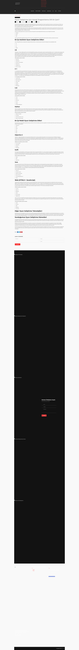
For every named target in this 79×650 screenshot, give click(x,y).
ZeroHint (63, 648)
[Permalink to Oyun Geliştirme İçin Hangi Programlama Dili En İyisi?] (18, 15)
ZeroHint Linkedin (43, 0)
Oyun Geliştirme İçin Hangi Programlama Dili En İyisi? (37, 20)
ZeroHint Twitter (18, 638)
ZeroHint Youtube (43, 6)
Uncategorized (17, 17)
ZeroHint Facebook (18, 639)
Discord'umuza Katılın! (52, 576)
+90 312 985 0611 (54, 572)
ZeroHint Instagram (44, 3)
